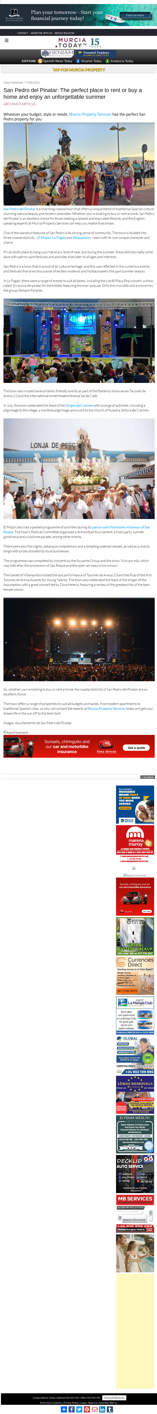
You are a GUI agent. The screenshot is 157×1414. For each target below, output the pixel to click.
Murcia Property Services (90, 116)
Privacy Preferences (114, 1399)
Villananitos (81, 239)
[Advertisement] (135, 1332)
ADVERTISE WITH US (41, 34)
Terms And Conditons (51, 1404)
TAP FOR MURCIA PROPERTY (78, 71)
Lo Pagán (59, 239)
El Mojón (44, 239)
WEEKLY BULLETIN (64, 34)
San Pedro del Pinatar (19, 210)
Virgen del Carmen (79, 407)
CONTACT (23, 34)
